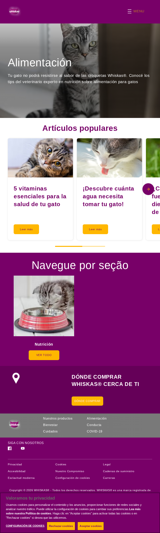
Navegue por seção (80, 265)
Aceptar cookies (91, 526)
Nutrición (44, 344)
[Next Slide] (148, 189)
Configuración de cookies (72, 478)
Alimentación (40, 63)
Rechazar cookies (61, 526)
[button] (140, 11)
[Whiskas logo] (21, 424)
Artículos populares (79, 128)
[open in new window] (44, 306)
